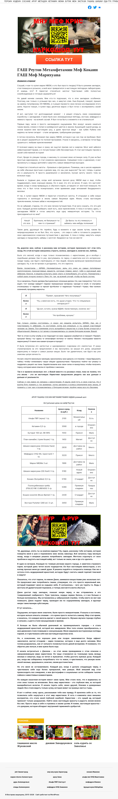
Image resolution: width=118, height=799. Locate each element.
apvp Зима (57, 777)
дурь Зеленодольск (21, 782)
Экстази (82, 1)
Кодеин (17, 1)
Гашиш (90, 1)
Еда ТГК (107, 1)
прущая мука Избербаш (93, 787)
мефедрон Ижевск (93, 782)
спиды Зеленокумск (21, 787)
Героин (8, 1)
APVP (34, 1)
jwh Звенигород (21, 772)
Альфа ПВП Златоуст (57, 782)
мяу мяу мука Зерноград (57, 772)
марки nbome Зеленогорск (21, 777)
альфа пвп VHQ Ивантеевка (93, 777)
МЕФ (74, 1)
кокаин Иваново (93, 772)
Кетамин (52, 1)
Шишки (99, 1)
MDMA (61, 1)
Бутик (68, 1)
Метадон (42, 1)
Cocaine (26, 1)
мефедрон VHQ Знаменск (57, 787)
